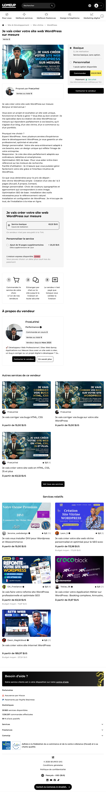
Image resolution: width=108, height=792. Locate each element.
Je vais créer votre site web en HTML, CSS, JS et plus (26, 469)
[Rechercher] (52, 6)
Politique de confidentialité (53, 769)
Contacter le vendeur (86, 91)
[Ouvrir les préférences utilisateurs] (101, 5)
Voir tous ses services (53, 484)
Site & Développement (18, 25)
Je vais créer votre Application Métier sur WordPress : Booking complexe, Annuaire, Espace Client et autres (79, 595)
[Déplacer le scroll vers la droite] (102, 16)
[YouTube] (51, 780)
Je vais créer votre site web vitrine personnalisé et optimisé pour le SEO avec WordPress (79, 542)
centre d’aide (62, 682)
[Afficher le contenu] (102, 724)
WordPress (52, 25)
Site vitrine (38, 25)
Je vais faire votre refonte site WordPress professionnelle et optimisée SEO (25, 594)
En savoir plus (45, 359)
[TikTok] (58, 780)
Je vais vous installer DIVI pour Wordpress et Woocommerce (26, 540)
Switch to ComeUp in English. (51, 787)
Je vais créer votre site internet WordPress (26, 645)
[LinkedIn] (47, 780)
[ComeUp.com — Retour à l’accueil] (9, 6)
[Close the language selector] (69, 787)
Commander (80, 73)
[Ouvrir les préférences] (89, 5)
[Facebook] (55, 780)
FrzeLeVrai (34, 88)
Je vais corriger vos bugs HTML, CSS (22, 417)
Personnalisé (81, 62)
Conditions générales (53, 765)
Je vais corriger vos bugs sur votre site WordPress (76, 419)
